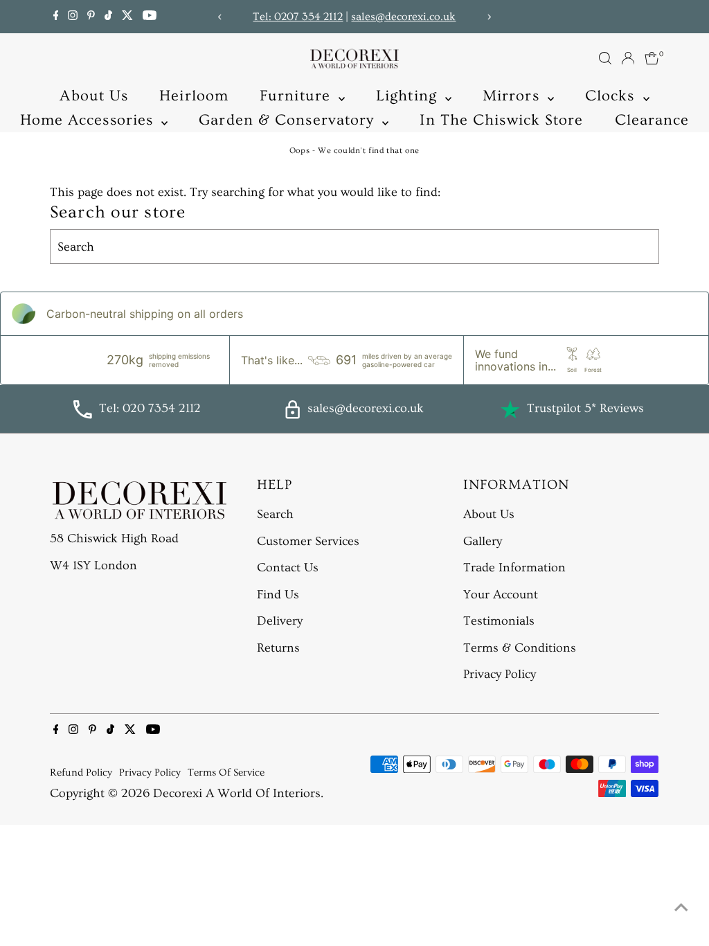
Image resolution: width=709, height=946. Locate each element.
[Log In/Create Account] (628, 58)
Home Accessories (89, 120)
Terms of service (226, 772)
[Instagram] (72, 16)
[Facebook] (56, 16)
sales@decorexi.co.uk (403, 16)
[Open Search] (605, 58)
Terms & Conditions (519, 648)
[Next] (488, 17)
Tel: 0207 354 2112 (298, 16)
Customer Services (308, 541)
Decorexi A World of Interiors (237, 793)
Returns (278, 648)
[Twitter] (127, 16)
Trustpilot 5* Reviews (585, 408)
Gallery (482, 541)
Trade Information (514, 567)
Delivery (280, 621)
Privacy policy (150, 772)
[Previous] (220, 17)
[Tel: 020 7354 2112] (82, 415)
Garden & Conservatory (289, 120)
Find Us (278, 594)
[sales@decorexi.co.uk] (292, 415)
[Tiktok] (108, 16)
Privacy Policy (499, 674)
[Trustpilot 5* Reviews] (510, 409)
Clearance (652, 120)
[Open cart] (652, 58)
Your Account (500, 594)
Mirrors (513, 96)
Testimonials (499, 621)
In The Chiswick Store (501, 120)
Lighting (409, 96)
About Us (94, 96)
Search (275, 514)
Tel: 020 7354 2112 (150, 408)
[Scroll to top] (681, 908)
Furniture (297, 96)
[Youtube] (149, 16)
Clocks (612, 96)
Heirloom (193, 96)
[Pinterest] (91, 16)
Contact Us (287, 567)
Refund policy (81, 772)
